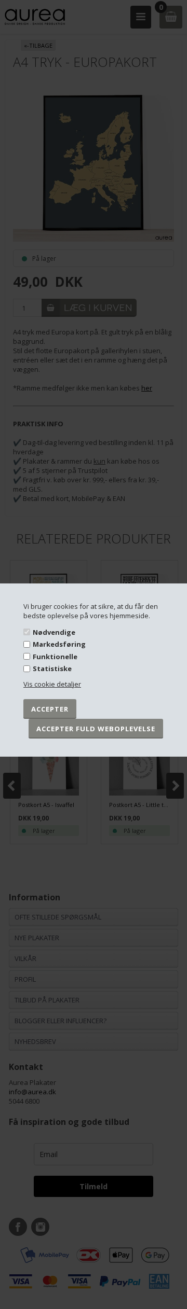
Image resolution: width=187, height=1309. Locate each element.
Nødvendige (54, 631)
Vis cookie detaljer (52, 684)
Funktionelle (55, 656)
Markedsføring (59, 644)
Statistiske (52, 668)
